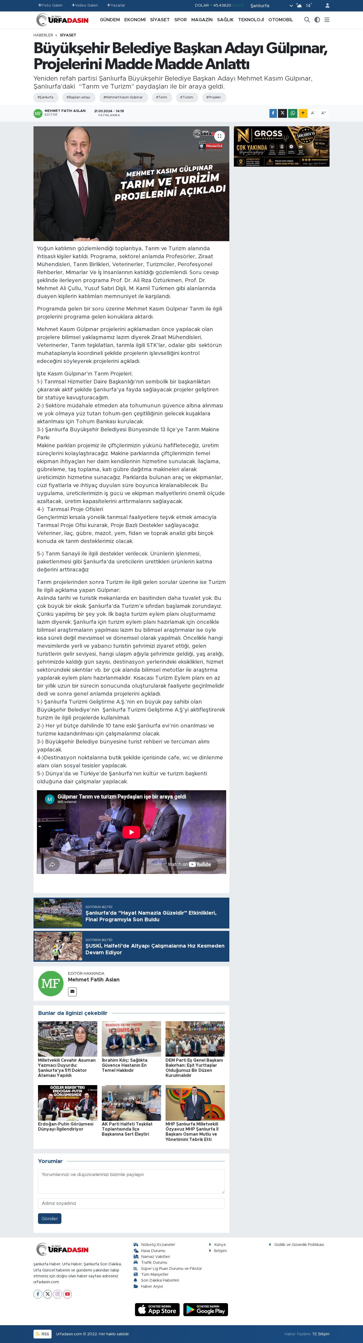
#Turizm (186, 97)
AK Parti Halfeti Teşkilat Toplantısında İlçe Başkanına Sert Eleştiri (127, 1129)
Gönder (50, 1218)
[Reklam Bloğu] (282, 146)
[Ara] (307, 19)
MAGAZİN (202, 20)
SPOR (180, 20)
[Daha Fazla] (303, 113)
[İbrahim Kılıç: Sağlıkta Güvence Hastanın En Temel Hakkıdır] (131, 1038)
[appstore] (158, 1309)
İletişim (220, 1251)
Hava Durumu (153, 1251)
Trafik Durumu (154, 1263)
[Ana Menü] (327, 19)
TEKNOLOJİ (251, 20)
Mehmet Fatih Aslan (94, 979)
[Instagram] (57, 1294)
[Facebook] (37, 1294)
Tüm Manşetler (154, 1275)
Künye (220, 1245)
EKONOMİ (135, 20)
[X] (47, 1294)
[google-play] (205, 1309)
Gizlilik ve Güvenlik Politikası (299, 1245)
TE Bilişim (321, 1334)
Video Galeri (86, 5)
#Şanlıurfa (45, 97)
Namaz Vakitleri (155, 1257)
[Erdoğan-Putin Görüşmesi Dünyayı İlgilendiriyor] (67, 1102)
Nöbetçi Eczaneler (158, 1245)
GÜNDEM (110, 20)
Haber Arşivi (152, 1286)
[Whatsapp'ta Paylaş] (292, 113)
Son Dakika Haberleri (160, 1280)
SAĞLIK (225, 20)
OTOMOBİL (280, 20)
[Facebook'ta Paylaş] (273, 113)
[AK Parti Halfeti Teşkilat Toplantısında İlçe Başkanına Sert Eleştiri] (131, 1102)
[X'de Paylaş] (282, 113)
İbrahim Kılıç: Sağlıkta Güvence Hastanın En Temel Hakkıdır (124, 1065)
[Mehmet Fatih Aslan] (51, 983)
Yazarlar (118, 5)
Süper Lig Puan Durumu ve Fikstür (171, 1269)
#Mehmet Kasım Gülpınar (123, 97)
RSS (45, 1334)
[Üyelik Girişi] (325, 5)
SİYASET (160, 20)
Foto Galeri (52, 5)
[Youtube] (67, 1294)
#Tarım (161, 97)
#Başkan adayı (78, 97)
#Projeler (213, 97)
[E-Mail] (72, 992)
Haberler (43, 35)
